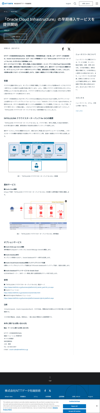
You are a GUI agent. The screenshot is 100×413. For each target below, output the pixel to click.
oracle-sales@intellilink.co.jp (18, 349)
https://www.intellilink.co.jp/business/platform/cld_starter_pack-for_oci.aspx (29, 287)
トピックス (79, 111)
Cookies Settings (74, 401)
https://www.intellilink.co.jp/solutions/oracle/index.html (22, 293)
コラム (36, 396)
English (68, 3)
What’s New (14, 11)
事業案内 (23, 396)
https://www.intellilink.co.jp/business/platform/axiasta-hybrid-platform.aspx (29, 298)
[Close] (97, 406)
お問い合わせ (86, 3)
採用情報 (48, 396)
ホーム (6, 11)
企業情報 (61, 396)
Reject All (74, 406)
